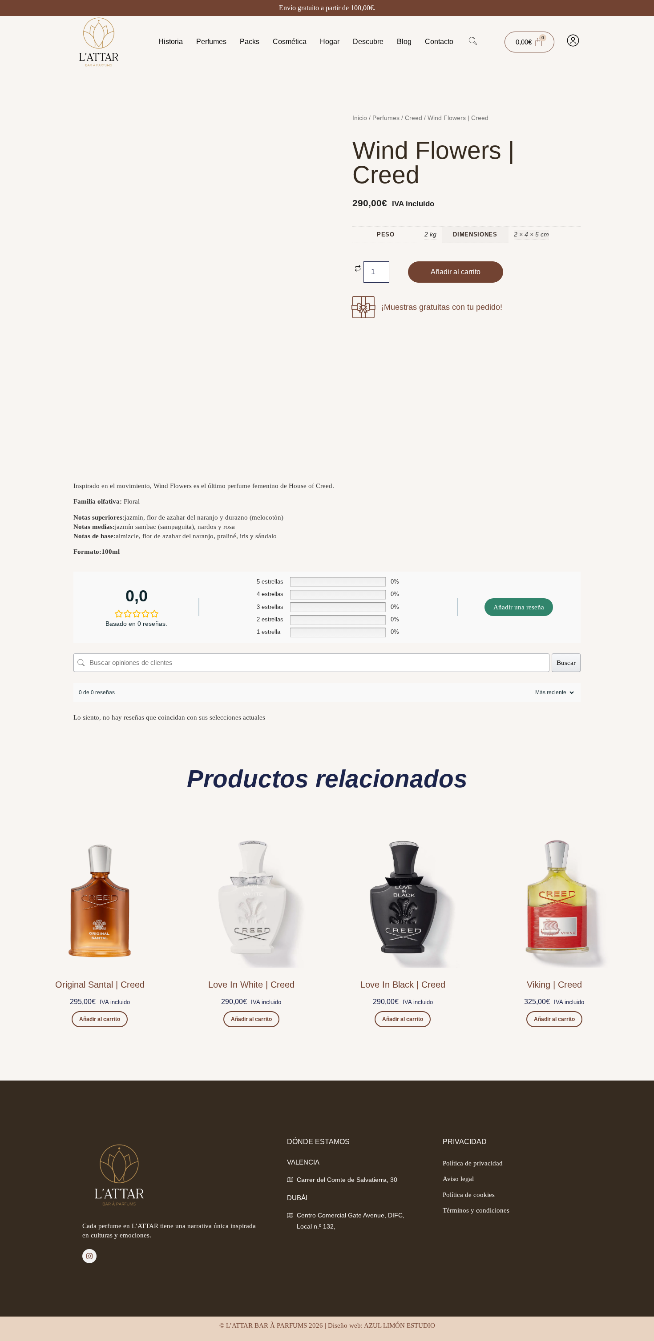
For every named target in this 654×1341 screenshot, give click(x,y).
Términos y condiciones (476, 1210)
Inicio (359, 118)
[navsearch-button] (473, 42)
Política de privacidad (473, 1163)
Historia (170, 41)
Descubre (368, 41)
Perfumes (211, 41)
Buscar (566, 662)
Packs (249, 41)
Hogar (329, 41)
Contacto (439, 41)
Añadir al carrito (455, 272)
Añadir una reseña (518, 607)
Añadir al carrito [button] (99, 1019)
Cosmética (290, 41)
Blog (404, 41)
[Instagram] (89, 1256)
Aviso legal (458, 1178)
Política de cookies (469, 1194)
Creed (413, 118)
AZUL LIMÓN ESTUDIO (399, 1325)
